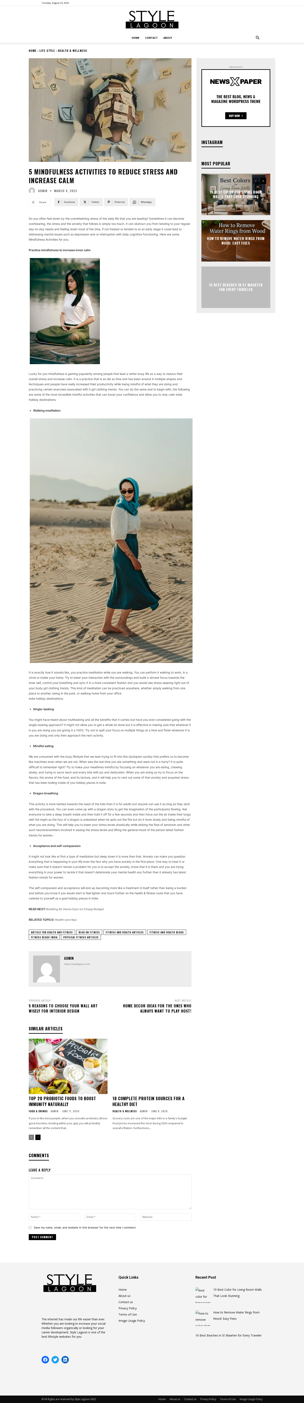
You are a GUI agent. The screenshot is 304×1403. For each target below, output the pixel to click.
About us (124, 1296)
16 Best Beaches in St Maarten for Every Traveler (236, 287)
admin (42, 190)
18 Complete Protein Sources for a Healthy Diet (149, 1101)
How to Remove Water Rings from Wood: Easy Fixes (236, 240)
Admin (55, 1111)
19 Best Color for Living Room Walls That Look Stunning (235, 194)
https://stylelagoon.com (77, 964)
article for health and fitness (52, 932)
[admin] (33, 191)
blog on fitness (89, 932)
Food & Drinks (38, 1111)
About (167, 38)
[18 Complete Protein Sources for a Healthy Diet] (152, 1066)
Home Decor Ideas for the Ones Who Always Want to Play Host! (157, 1008)
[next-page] (38, 1137)
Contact (151, 38)
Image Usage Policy (131, 1321)
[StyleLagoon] (152, 19)
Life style (47, 50)
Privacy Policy (127, 1308)
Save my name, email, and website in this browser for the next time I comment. (85, 1227)
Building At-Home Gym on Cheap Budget (75, 909)
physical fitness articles (81, 937)
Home (135, 38)
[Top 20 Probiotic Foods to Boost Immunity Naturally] (68, 1066)
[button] (257, 38)
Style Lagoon (78, 1332)
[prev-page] (31, 1137)
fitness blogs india (44, 937)
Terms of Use (127, 1314)
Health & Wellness (72, 50)
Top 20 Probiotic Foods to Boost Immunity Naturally (62, 1101)
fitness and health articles (125, 932)
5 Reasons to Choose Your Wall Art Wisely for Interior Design (63, 1008)
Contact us (125, 1302)
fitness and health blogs (167, 932)
